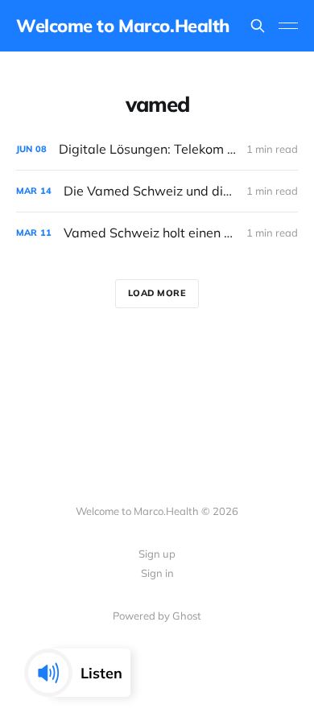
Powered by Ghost (157, 615)
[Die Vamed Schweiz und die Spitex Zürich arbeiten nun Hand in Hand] (157, 191)
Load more (157, 293)
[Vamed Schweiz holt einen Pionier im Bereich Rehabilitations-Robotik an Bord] (157, 232)
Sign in (157, 572)
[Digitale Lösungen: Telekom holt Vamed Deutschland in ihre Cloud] (157, 149)
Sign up (157, 553)
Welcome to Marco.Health (122, 26)
